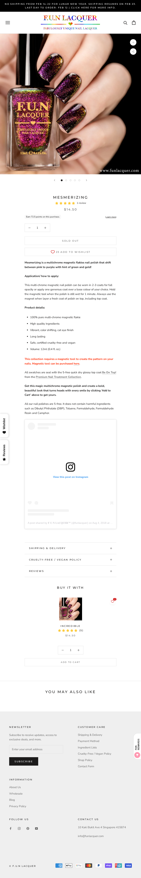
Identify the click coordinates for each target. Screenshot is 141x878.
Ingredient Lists (87, 747)
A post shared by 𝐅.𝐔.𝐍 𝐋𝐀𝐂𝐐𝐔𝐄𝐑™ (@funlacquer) (58, 522)
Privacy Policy (17, 806)
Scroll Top (127, 867)
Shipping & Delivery (47, 548)
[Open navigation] (8, 22)
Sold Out (70, 240)
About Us (15, 787)
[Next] (86, 180)
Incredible (70, 625)
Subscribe (24, 761)
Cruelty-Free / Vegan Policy (55, 559)
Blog (12, 800)
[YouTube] (36, 828)
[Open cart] (133, 23)
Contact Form (86, 766)
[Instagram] (19, 828)
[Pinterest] (27, 828)
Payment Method (88, 741)
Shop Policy (85, 760)
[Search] (125, 23)
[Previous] (54, 180)
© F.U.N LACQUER (22, 866)
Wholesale (16, 793)
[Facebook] (10, 828)
